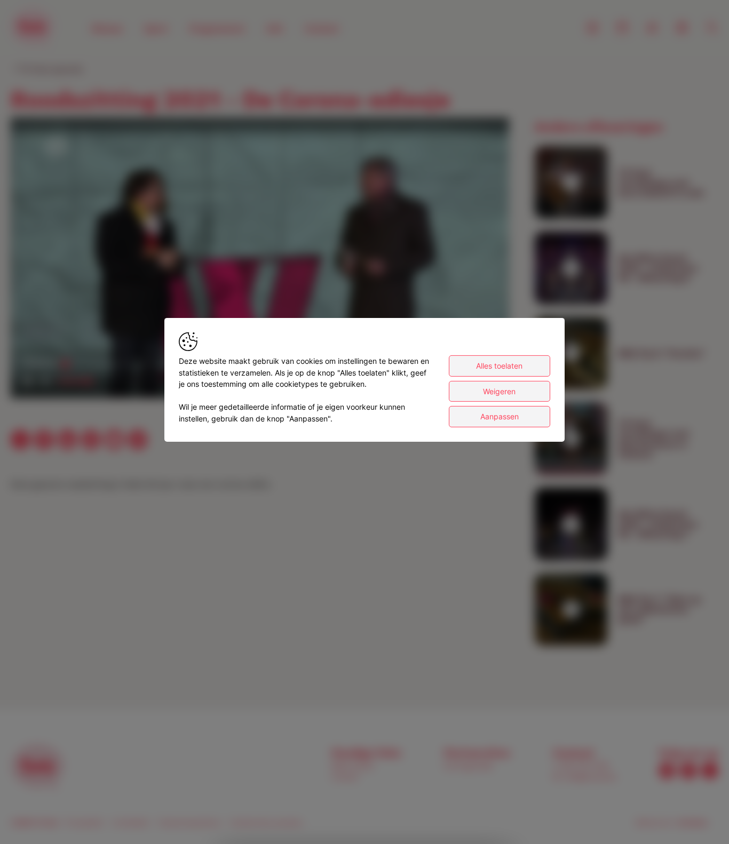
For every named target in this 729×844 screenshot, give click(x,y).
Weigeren (499, 391)
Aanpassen (499, 416)
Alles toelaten (499, 365)
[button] (262, 260)
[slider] (73, 381)
